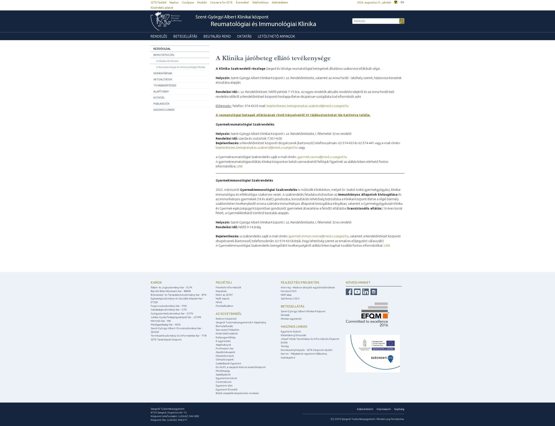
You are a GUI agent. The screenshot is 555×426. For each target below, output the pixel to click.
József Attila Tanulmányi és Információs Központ (310, 338)
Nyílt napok (222, 298)
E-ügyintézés (223, 341)
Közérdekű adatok (162, 7)
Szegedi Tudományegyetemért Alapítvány (241, 322)
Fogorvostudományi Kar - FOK (169, 305)
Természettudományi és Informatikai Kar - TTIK (179, 335)
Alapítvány (161, 91)
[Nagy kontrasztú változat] (395, 1)
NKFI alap (286, 294)
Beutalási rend (217, 36)
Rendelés (158, 36)
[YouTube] (357, 291)
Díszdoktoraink (225, 355)
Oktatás (244, 36)
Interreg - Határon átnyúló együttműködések (308, 287)
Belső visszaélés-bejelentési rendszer (237, 393)
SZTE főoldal (158, 2)
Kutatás (158, 97)
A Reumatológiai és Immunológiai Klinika (180, 67)
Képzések (221, 291)
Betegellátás (185, 36)
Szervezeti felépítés (227, 329)
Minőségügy (223, 370)
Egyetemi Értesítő (226, 389)
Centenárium (224, 381)
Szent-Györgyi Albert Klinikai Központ (303, 311)
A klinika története (167, 60)
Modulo (202, 2)
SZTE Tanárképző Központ (166, 339)
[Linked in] (365, 291)
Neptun (174, 2)
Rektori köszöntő (226, 318)
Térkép (285, 346)
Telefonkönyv (260, 2)
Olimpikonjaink (225, 359)
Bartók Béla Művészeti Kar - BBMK (171, 291)
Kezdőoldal (162, 48)
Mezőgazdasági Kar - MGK (166, 324)
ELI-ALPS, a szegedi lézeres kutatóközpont (241, 367)
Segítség (399, 409)
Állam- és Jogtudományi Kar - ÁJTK (171, 287)
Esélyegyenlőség (225, 337)
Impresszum (384, 409)
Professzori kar (225, 348)
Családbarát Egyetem (228, 363)
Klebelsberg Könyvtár (293, 335)
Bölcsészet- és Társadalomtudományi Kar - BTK (179, 294)
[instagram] (373, 291)
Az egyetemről (229, 313)
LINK (240, 166)
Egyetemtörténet (226, 378)
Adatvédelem (280, 2)
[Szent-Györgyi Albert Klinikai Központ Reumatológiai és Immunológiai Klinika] (168, 21)
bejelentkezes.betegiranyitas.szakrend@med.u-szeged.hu (308, 106)
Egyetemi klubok (291, 331)
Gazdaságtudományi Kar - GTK (169, 309)
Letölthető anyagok (276, 36)
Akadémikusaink (225, 352)
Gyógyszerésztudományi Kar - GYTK (172, 313)
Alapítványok (223, 344)
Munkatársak (162, 73)
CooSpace (188, 2)
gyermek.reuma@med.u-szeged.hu (322, 157)
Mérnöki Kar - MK (161, 320)
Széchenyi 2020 (290, 298)
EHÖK (284, 342)
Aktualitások (162, 79)
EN (402, 2)
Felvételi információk (228, 287)
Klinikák (285, 315)
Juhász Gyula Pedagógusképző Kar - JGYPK (176, 317)
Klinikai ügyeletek (291, 318)
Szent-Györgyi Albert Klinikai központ (256, 21)
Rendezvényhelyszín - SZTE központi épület (306, 349)
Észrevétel (242, 2)
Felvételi (224, 282)
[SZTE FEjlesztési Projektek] (373, 353)
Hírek (219, 302)
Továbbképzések (164, 85)
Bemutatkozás (163, 54)
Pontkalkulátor (224, 305)
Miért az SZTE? (224, 294)
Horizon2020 (288, 291)
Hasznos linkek (164, 109)
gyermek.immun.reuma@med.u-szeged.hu (319, 236)
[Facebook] (349, 291)
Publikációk (161, 103)
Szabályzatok (223, 374)
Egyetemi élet (224, 385)
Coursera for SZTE (221, 2)
